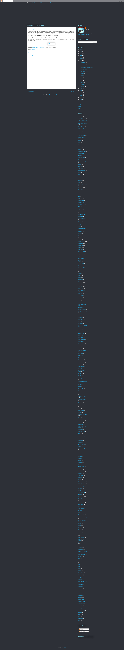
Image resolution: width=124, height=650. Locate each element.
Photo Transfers (81, 420)
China (79, 172)
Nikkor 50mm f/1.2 (82, 396)
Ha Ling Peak (81, 267)
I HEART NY (81, 288)
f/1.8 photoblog (81, 224)
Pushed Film (81, 446)
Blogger (64, 647)
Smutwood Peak (81, 492)
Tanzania (80, 529)
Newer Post (31, 91)
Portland (80, 438)
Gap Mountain (81, 254)
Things (79, 558)
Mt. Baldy (80, 364)
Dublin (79, 206)
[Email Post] (47, 47)
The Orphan (80, 549)
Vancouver (80, 588)
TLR (79, 566)
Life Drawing (80, 331)
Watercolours (81, 603)
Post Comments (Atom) (54, 94)
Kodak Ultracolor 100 (82, 311)
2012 (81, 94)
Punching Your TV (84, 69)
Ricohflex (80, 462)
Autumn (80, 140)
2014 (81, 90)
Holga (79, 277)
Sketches (33, 49)
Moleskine (80, 355)
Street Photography (82, 520)
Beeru (79, 147)
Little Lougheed (81, 339)
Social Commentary (82, 498)
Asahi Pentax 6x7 (82, 137)
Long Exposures (81, 343)
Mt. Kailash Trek (84, 71)
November (83, 64)
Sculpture (80, 477)
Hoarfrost (80, 275)
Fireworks (80, 231)
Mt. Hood (80, 375)
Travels (79, 574)
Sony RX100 (81, 504)
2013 (81, 92)
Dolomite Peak (81, 202)
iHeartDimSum (89, 27)
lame (79, 321)
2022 (81, 49)
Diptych (79, 194)
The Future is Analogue (81, 546)
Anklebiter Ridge (81, 128)
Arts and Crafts (81, 135)
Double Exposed (81, 204)
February (83, 84)
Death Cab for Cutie (82, 184)
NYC (79, 408)
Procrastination (81, 444)
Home (51, 91)
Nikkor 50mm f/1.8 (82, 399)
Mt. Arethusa (81, 359)
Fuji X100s (80, 245)
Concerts (80, 180)
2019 (81, 55)
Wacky (79, 597)
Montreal (80, 357)
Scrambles (80, 475)
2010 (81, 97)
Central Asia (80, 168)
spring (79, 506)
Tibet (79, 564)
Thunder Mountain (82, 561)
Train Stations (81, 572)
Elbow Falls (80, 216)
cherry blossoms (81, 170)
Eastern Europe (81, 214)
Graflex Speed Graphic (81, 261)
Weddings (80, 607)
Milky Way (80, 353)
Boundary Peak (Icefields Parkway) (82, 160)
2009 (81, 99)
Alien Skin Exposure (82, 120)
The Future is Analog (82, 542)
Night (79, 390)
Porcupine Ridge (81, 435)
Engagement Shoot (82, 218)
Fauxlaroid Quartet (82, 228)
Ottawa (79, 412)
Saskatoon (80, 473)
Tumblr (79, 106)
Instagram (80, 104)
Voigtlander (80, 595)
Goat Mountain (81, 258)
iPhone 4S (80, 297)
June (82, 77)
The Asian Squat (81, 534)
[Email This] (49, 47)
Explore (79, 221)
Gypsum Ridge (81, 265)
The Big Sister (81, 537)
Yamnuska (80, 618)
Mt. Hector (80, 373)
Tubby (79, 577)
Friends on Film (81, 241)
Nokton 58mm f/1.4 (82, 404)
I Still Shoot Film (81, 290)
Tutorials (80, 579)
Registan (80, 458)
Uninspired (80, 584)
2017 (81, 58)
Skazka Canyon (81, 486)
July (82, 75)
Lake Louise (80, 319)
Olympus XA (81, 410)
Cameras (80, 166)
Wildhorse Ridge (81, 610)
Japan (79, 302)
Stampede (80, 512)
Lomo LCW (80, 341)
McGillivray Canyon (82, 350)
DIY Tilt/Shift (81, 200)
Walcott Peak (81, 599)
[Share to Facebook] (53, 47)
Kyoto (79, 315)
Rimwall (80, 464)
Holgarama (80, 279)
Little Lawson (81, 337)
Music (79, 386)
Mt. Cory (80, 368)
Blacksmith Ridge (82, 151)
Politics (79, 433)
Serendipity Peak (81, 481)
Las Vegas (80, 323)
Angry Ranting (81, 126)
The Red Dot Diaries (82, 551)
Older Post (72, 91)
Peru (79, 417)
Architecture (80, 133)
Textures (80, 532)
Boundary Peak (81, 157)
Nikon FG (80, 402)
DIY (79, 196)
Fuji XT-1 (80, 247)
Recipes (80, 456)
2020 (81, 53)
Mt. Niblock (80, 384)
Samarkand (80, 469)
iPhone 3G (80, 295)
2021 (81, 51)
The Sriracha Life (81, 554)
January (83, 86)
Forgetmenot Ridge (82, 235)
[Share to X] (52, 47)
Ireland (79, 300)
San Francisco (81, 471)
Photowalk (80, 429)
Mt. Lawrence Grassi (82, 381)
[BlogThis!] (50, 47)
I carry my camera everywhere (82, 282)
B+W (79, 142)
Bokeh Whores (81, 153)
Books (79, 155)
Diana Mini (80, 192)
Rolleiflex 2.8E (81, 466)
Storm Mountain (81, 514)
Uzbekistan (80, 586)
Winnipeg (80, 612)
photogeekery (81, 424)
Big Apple (80, 149)
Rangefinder (80, 452)
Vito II (79, 593)
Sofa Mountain (81, 502)
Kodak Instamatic (82, 309)
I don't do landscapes (80, 285)
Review (79, 460)
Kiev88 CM (80, 307)
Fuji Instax (80, 243)
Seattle (79, 479)
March (82, 82)
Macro (79, 345)
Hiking (79, 273)
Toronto (79, 570)
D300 (79, 182)
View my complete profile (83, 34)
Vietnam (80, 591)
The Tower (80, 556)
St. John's (80, 510)
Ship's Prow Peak (82, 483)
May (82, 78)
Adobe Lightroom (81, 118)
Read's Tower (81, 454)
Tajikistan (80, 527)
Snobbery (80, 494)
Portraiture (80, 440)
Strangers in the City (82, 516)
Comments (82, 631)
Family (79, 226)
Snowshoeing (81, 496)
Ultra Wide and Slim (82, 581)
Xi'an (79, 616)
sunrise (79, 523)
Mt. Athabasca (81, 362)
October (83, 65)
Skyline (79, 490)
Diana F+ (80, 189)
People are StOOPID (82, 414)
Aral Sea (80, 131)
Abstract (80, 116)
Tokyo (79, 568)
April (82, 80)
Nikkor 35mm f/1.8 (82, 393)
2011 (81, 95)
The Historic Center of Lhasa (86, 67)
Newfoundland (81, 388)
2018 (81, 57)
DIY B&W (80, 198)
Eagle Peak (80, 209)
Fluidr (79, 108)
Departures (80, 187)
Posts (81, 629)
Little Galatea (81, 335)
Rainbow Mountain (82, 448)
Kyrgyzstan (80, 317)
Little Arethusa (81, 333)
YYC (79, 620)
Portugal (80, 442)
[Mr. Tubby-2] (51, 43)
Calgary (79, 164)
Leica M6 (80, 328)
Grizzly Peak (81, 263)
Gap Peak (80, 256)
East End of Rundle (82, 211)
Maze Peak (80, 348)
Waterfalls (80, 605)
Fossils (79, 239)
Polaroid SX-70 (81, 431)
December (83, 62)
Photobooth (80, 422)
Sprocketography (81, 508)
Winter (79, 614)
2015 (81, 88)
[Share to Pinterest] (55, 47)
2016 (81, 60)
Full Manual (80, 249)
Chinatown (80, 174)
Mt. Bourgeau (81, 366)
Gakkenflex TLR (81, 251)
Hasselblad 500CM (82, 270)
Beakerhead (80, 144)
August (82, 73)
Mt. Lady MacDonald (82, 378)
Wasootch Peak (81, 601)
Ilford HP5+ (80, 293)
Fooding (80, 233)
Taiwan (79, 525)
